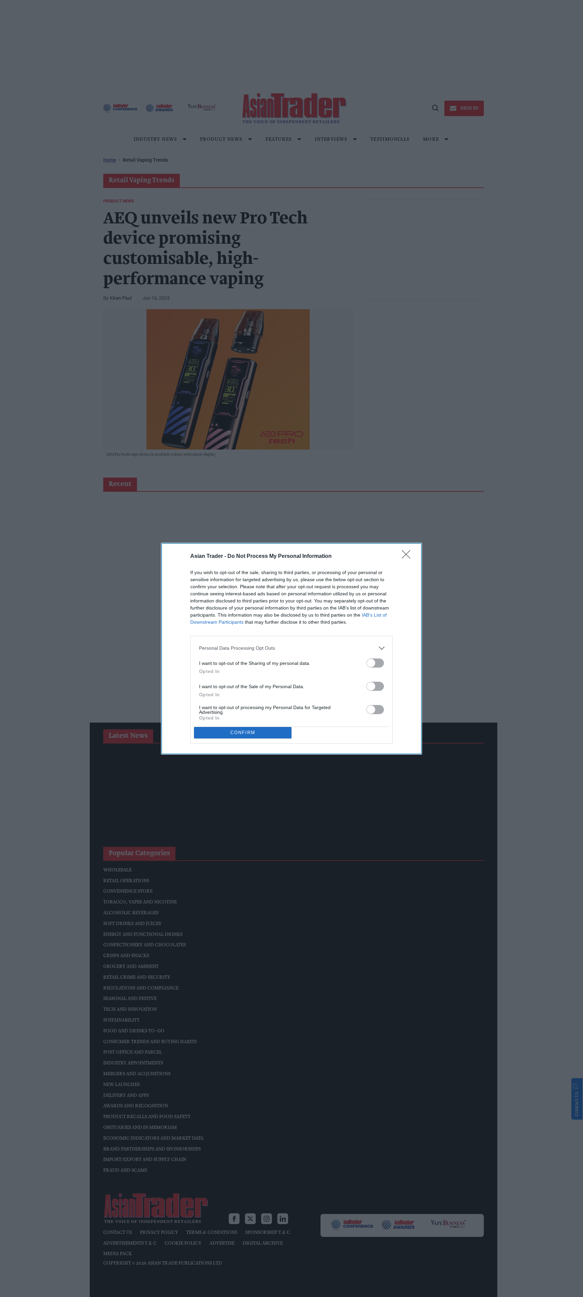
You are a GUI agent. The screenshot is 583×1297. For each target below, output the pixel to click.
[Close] (408, 556)
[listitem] (291, 648)
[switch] (375, 663)
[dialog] (291, 648)
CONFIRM (242, 732)
